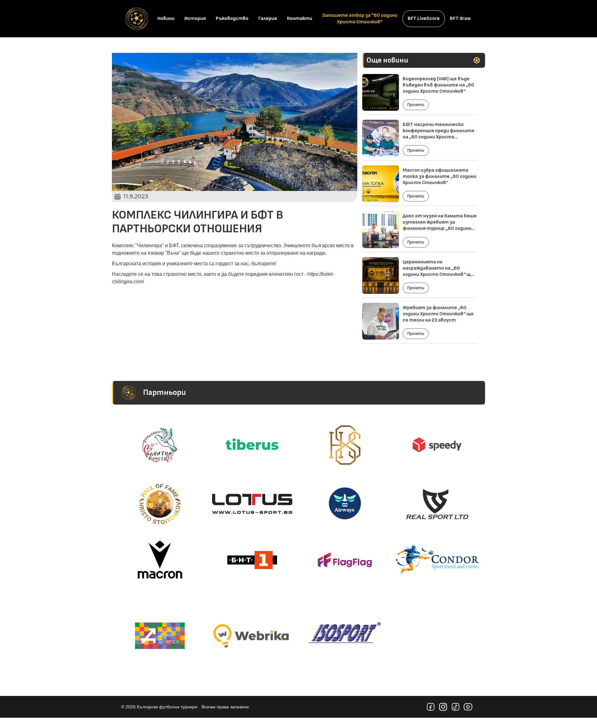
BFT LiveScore (424, 18)
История (195, 18)
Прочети (415, 104)
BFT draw (460, 18)
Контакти (299, 18)
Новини (165, 18)
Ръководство (232, 18)
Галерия (267, 18)
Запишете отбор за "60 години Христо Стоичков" (359, 18)
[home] (136, 18)
